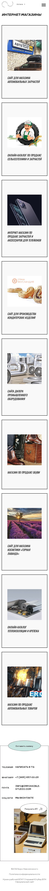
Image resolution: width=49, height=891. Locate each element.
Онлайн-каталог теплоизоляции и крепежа (23, 629)
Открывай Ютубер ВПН (35, 879)
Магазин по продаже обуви (23, 472)
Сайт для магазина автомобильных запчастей (23, 80)
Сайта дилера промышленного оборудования (17, 395)
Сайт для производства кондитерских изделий (21, 316)
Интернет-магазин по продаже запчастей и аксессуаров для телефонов (24, 236)
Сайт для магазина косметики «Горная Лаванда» (18, 550)
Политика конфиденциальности (24, 874)
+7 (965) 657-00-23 (27, 777)
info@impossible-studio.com (27, 787)
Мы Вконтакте (24, 798)
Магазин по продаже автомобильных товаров (22, 706)
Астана (20, 4)
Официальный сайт (24, 882)
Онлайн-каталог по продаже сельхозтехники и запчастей (24, 157)
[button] (43, 4)
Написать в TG (24, 767)
